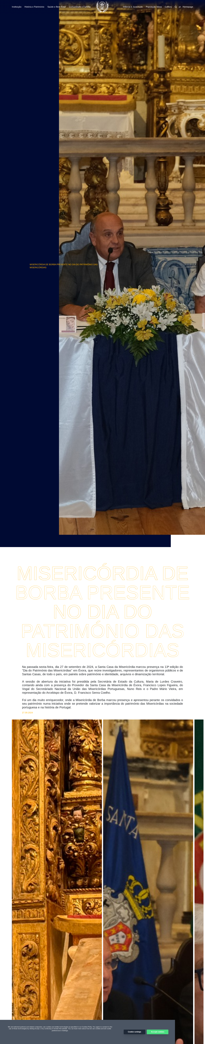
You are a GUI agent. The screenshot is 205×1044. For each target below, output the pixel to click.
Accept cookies (157, 1032)
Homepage (188, 7)
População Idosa (154, 7)
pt (180, 7)
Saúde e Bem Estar (56, 7)
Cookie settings (134, 1032)
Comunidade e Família (79, 7)
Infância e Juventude (133, 7)
